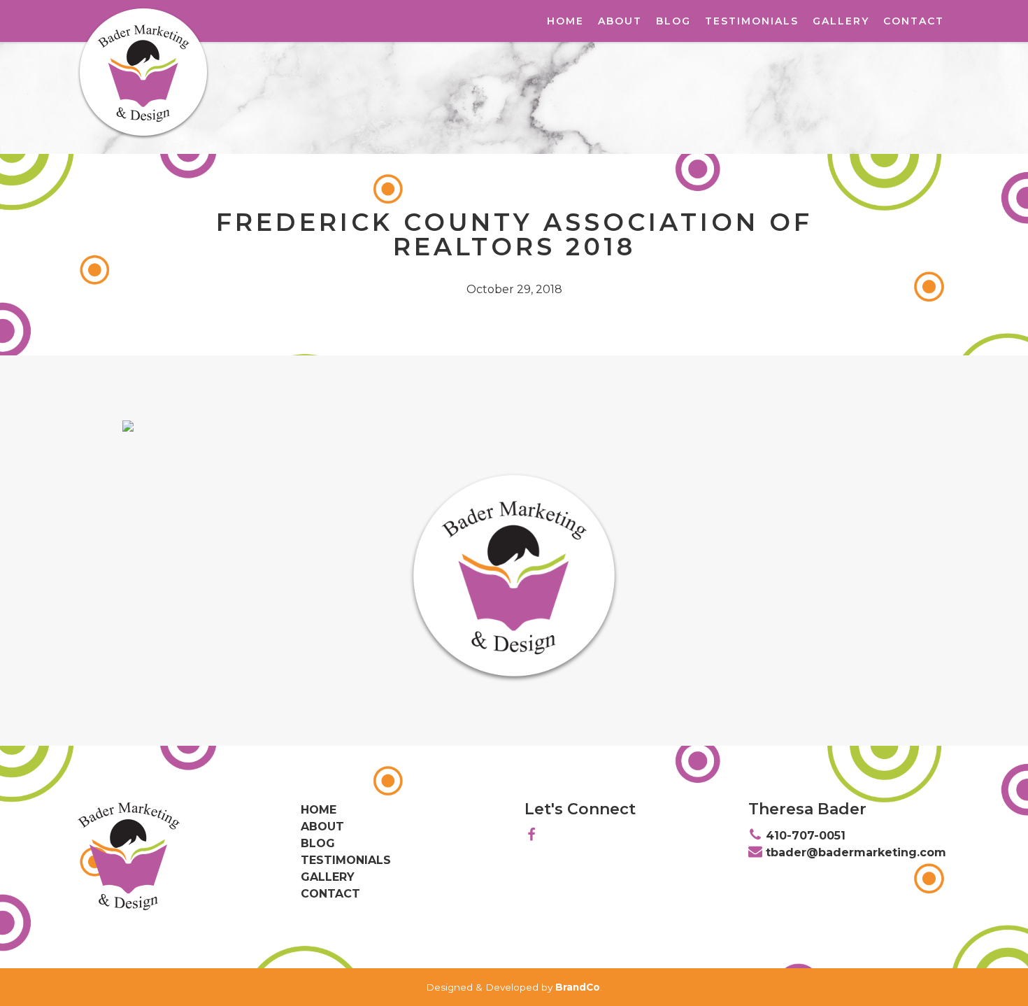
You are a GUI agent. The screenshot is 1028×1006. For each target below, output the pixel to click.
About (620, 21)
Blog (673, 21)
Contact (913, 21)
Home (565, 21)
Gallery (841, 21)
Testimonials (752, 21)
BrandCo (577, 987)
